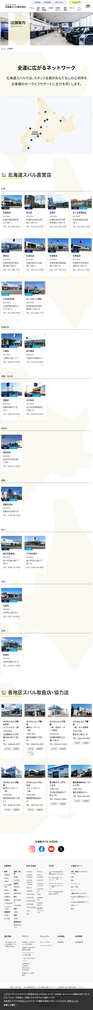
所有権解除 (47, 2)
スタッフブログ (45, 942)
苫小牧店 (17, 880)
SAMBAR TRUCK (40, 904)
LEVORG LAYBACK (29, 876)
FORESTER (30, 897)
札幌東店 (7, 897)
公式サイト (30, 753)
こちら (75, 1001)
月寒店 (6, 881)
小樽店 (6, 915)
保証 (72, 909)
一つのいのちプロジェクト (28, 959)
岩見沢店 (17, 887)
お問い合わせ (59, 2)
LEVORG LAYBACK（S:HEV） (29, 882)
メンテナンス (75, 883)
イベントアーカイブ (46, 945)
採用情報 (75, 2)
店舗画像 (16, 749)
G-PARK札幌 (8, 903)
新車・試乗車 (31, 866)
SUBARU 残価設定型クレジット (80, 898)
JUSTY (28, 911)
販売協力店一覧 (17, 926)
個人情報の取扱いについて (47, 987)
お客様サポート (77, 866)
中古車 (51, 866)
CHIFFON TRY (40, 890)
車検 (72, 880)
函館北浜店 (17, 893)
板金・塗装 (74, 887)
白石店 (6, 878)
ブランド (25, 936)
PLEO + (39, 894)
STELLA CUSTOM (40, 876)
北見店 (16, 912)
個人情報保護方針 (30, 987)
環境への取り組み (16, 987)
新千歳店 (7, 918)
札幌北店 (7, 893)
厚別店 (6, 890)
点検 (72, 877)
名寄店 (16, 918)
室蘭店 (16, 877)
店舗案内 (7, 866)
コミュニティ (44, 936)
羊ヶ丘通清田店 (8, 886)
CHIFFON (40, 880)
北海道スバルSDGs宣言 (28, 974)
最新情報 (7, 936)
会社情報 (37, 2)
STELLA (39, 872)
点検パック (74, 905)
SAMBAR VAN (40, 898)
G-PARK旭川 (18, 905)
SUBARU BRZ (30, 901)
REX (27, 914)
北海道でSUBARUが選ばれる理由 (28, 948)
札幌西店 (7, 875)
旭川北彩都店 (17, 901)
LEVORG (29, 872)
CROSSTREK (30, 894)
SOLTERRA (29, 904)
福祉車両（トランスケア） (40, 910)
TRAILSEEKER (31, 907)
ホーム (3, 49)
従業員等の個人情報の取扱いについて (70, 987)
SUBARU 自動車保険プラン (80, 902)
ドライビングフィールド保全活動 (28, 954)
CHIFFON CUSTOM (40, 884)
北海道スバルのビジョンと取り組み (28, 943)
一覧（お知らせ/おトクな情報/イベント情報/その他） (10, 944)
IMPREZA (29, 891)
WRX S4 (29, 888)
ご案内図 (7, 749)
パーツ (73, 890)
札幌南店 (7, 900)
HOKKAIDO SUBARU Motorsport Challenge (26, 967)
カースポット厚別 (7, 908)
